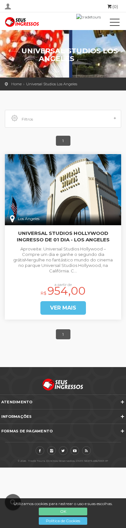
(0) (115, 6)
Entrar (8, 6)
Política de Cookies (63, 520)
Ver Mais (63, 308)
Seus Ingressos (34, 22)
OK (63, 511)
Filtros (27, 119)
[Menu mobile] (115, 23)
